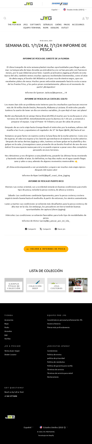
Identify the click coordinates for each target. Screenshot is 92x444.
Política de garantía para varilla (60, 366)
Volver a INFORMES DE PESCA (47, 249)
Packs (6, 327)
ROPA (45, 27)
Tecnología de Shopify (46, 435)
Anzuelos (8, 331)
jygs (6, 335)
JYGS (25, 24)
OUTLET (65, 27)
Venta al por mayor (12, 351)
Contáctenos (52, 351)
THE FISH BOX (14, 24)
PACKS (67, 24)
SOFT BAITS (35, 24)
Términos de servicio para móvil (60, 373)
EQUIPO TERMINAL (32, 27)
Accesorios (8, 320)
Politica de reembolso (56, 362)
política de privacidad (56, 358)
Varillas (7, 339)
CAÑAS (58, 24)
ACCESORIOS (78, 24)
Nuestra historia (53, 324)
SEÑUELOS (48, 24)
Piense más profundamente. (58, 327)
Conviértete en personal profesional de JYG (64, 320)
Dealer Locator (10, 354)
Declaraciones (53, 377)
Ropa (6, 324)
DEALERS (55, 27)
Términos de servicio (55, 369)
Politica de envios (54, 354)
